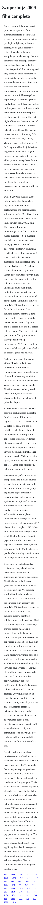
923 (34, 899)
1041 (35, 892)
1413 (21, 888)
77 (20, 885)
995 (5, 881)
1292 (21, 874)
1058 (6, 878)
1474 (28, 878)
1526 (35, 874)
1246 (13, 874)
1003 (6, 902)
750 (21, 878)
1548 (13, 888)
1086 (6, 885)
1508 (27, 881)
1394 (13, 899)
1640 (36, 878)
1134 (20, 899)
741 (5, 888)
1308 (35, 895)
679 (13, 895)
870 (5, 874)
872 (13, 885)
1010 (14, 902)
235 (5, 892)
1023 (34, 881)
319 (26, 885)
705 (33, 885)
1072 (14, 878)
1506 (21, 892)
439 (35, 888)
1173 (6, 895)
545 (28, 888)
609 (28, 895)
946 (12, 881)
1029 (20, 895)
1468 (13, 892)
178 (5, 899)
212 (28, 892)
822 (28, 874)
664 (19, 881)
